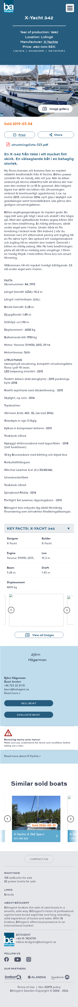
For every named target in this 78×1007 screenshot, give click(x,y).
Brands (9, 894)
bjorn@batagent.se (16, 689)
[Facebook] (6, 959)
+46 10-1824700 (26, 938)
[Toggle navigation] (70, 8)
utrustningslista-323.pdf (29, 144)
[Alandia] (37, 975)
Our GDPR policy (49, 987)
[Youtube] (17, 959)
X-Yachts (51, 42)
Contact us (39, 859)
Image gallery (59, 108)
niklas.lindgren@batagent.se (36, 942)
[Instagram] (28, 959)
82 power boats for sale (20, 881)
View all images (43, 635)
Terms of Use (26, 987)
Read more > (12, 693)
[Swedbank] (60, 975)
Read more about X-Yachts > (22, 756)
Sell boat (28, 703)
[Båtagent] (8, 6)
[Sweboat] (13, 975)
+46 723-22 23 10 (14, 685)
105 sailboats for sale (18, 877)
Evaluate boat (28, 715)
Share (58, 134)
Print (22, 135)
